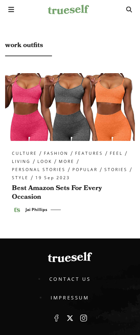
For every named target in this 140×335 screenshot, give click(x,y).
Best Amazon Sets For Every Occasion (57, 192)
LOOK (44, 161)
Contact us (70, 279)
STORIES (115, 169)
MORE (66, 161)
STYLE (20, 177)
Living (21, 161)
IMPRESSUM (70, 297)
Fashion (56, 153)
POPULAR (85, 169)
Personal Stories (39, 169)
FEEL (116, 153)
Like (56, 318)
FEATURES (89, 153)
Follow (70, 318)
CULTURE (24, 153)
